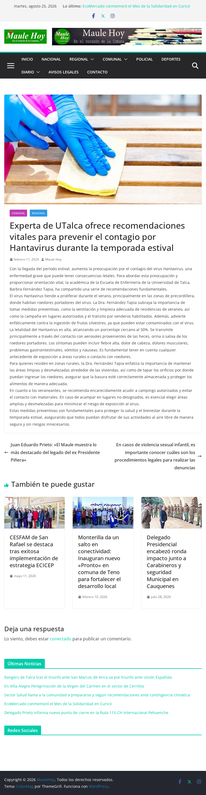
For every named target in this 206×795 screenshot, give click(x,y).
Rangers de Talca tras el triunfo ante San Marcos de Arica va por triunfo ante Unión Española (88, 677)
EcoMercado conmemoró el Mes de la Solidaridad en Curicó (136, 6)
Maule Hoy (53, 259)
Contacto (97, 72)
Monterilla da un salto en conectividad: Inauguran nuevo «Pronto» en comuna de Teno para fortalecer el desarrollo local (99, 562)
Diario (27, 72)
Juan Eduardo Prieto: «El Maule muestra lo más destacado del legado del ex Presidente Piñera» (55, 452)
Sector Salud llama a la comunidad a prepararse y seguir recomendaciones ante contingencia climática (97, 694)
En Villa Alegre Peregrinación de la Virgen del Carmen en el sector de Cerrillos (74, 686)
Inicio (27, 59)
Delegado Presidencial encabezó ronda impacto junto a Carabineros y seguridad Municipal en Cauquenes (166, 562)
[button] (91, 59)
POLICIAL (144, 59)
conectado (60, 639)
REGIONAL (78, 59)
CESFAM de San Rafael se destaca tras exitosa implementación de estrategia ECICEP (34, 551)
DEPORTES (171, 59)
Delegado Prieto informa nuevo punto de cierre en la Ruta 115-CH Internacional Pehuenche (86, 712)
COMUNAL (112, 59)
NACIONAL (51, 59)
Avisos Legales (64, 72)
